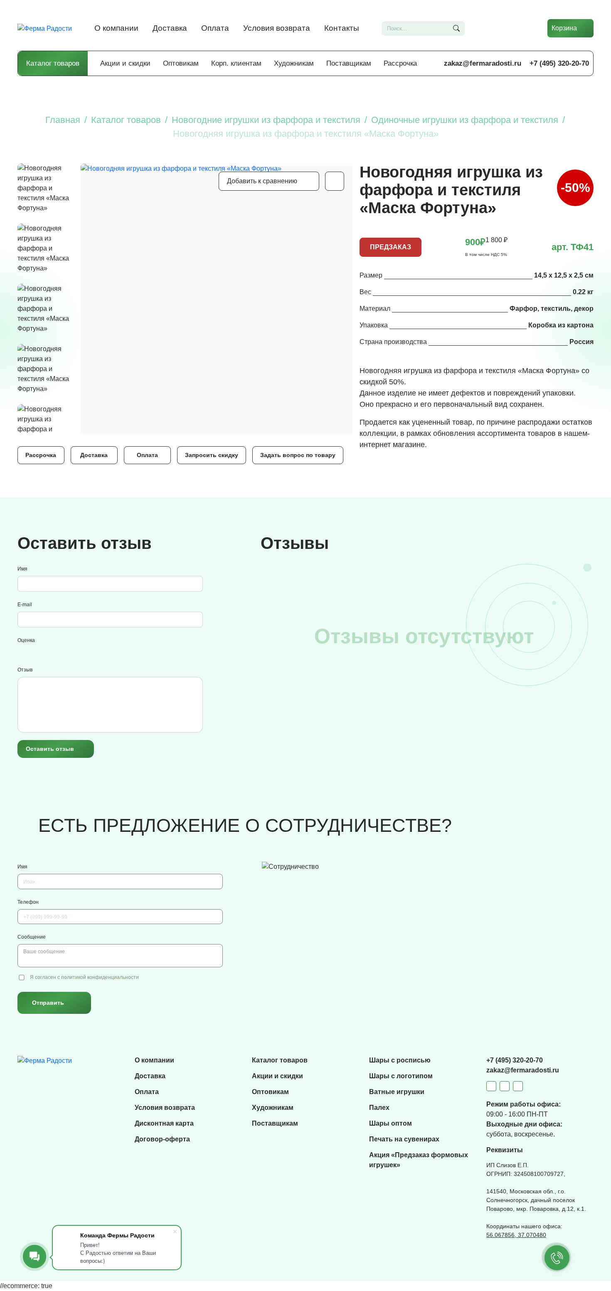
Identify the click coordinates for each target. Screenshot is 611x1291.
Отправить (48, 1002)
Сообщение (31, 937)
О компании (116, 28)
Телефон (28, 902)
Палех (379, 1107)
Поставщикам (348, 63)
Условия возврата (276, 28)
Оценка (26, 640)
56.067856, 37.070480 (516, 1235)
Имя (22, 569)
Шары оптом (390, 1123)
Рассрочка (400, 63)
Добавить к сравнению (262, 180)
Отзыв (24, 670)
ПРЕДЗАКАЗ (390, 247)
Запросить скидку (211, 455)
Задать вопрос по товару (297, 455)
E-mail (24, 604)
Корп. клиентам (236, 63)
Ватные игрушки (396, 1091)
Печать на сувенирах (404, 1139)
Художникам (294, 63)
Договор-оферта (162, 1139)
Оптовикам (181, 63)
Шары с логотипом (401, 1076)
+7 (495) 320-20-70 (559, 63)
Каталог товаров (52, 63)
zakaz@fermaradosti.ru (482, 63)
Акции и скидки (125, 63)
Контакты (341, 28)
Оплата (215, 28)
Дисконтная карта (164, 1123)
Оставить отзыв (50, 748)
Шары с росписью (400, 1060)
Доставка (170, 28)
